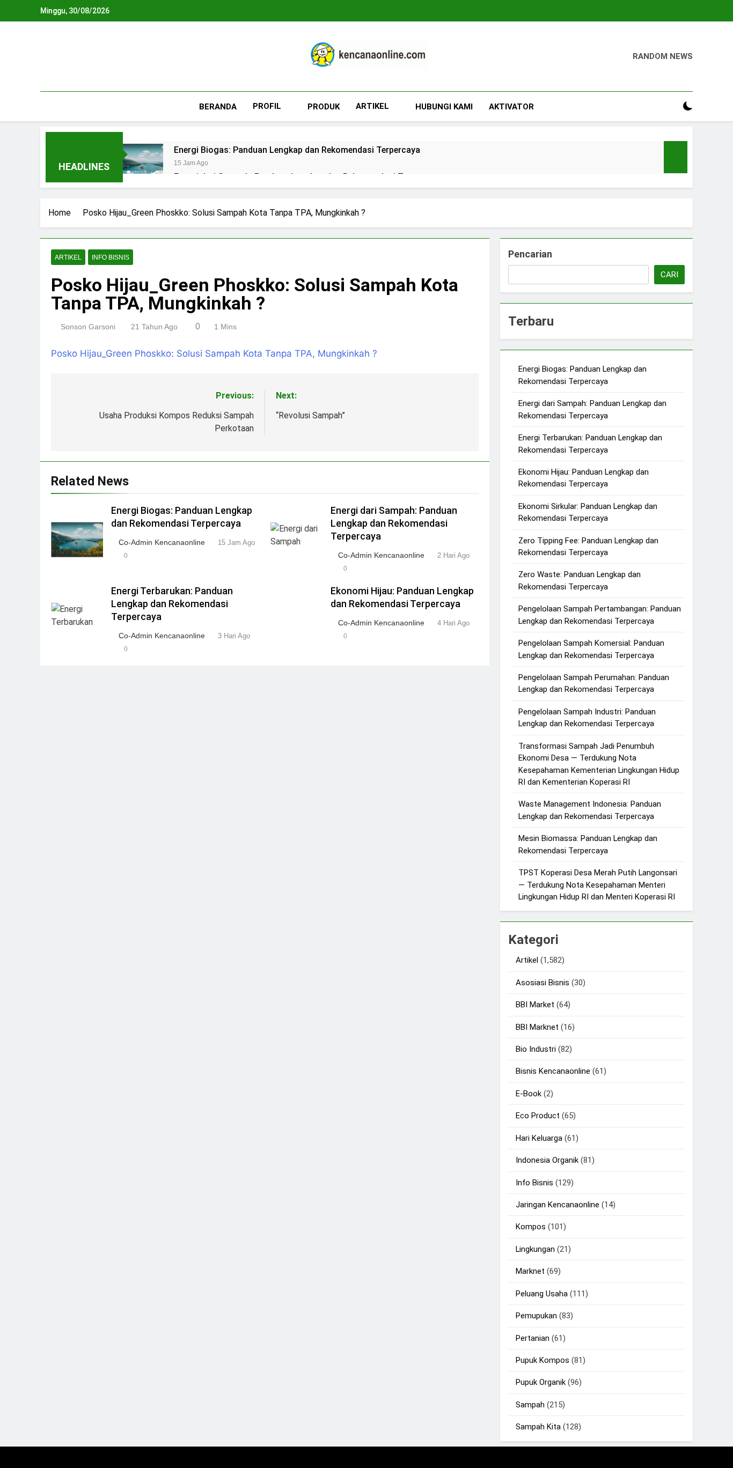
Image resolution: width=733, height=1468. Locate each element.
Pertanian (532, 1338)
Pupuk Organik (541, 1382)
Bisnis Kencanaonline (553, 1071)
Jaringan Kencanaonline (557, 1204)
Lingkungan (535, 1249)
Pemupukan (536, 1316)
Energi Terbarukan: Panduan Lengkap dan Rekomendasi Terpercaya (172, 604)
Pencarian (530, 254)
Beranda (218, 107)
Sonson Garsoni (88, 326)
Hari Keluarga (539, 1138)
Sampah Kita (538, 1427)
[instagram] (59, 56)
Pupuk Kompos (542, 1360)
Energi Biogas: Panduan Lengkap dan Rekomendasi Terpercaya (297, 150)
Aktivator (511, 107)
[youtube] (98, 56)
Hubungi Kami (444, 107)
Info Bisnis (110, 257)
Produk (323, 107)
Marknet (530, 1271)
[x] (72, 56)
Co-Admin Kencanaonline (162, 542)
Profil (267, 106)
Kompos (531, 1226)
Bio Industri (536, 1049)
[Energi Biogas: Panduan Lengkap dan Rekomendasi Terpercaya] (143, 164)
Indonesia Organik (547, 1160)
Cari (669, 274)
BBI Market (535, 1004)
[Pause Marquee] (675, 157)
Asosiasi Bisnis (542, 982)
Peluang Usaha (542, 1294)
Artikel (372, 106)
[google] (85, 56)
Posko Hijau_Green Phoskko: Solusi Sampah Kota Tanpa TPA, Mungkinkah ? (214, 353)
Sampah (530, 1405)
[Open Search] (669, 106)
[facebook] (46, 56)
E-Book (528, 1093)
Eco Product (538, 1115)
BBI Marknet (537, 1027)
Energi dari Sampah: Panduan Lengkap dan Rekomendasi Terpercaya (394, 523)
